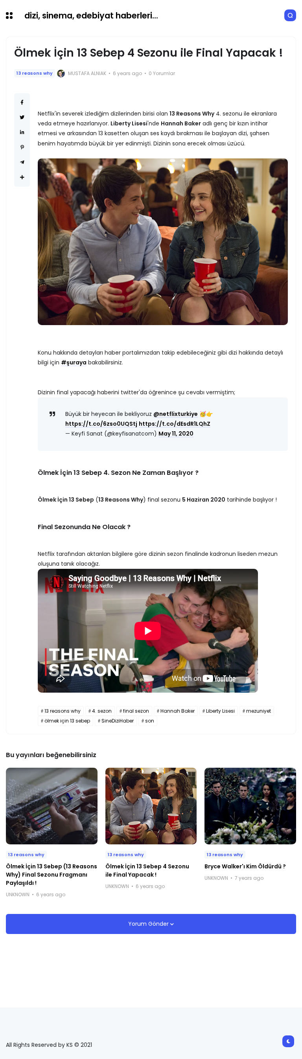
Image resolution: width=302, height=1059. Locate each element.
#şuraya (74, 362)
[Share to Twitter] (22, 117)
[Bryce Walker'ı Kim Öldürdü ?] (250, 806)
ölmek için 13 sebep (67, 720)
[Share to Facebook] (22, 102)
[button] (9, 15)
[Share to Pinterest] (22, 147)
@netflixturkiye (175, 414)
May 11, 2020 (175, 434)
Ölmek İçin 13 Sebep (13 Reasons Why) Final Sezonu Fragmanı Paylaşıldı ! (51, 874)
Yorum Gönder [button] (149, 924)
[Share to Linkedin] (22, 132)
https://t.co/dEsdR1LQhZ (174, 424)
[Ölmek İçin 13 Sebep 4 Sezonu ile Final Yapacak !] (151, 806)
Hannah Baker (177, 711)
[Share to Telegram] (22, 162)
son (149, 720)
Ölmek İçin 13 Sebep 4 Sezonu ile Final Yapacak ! (147, 870)
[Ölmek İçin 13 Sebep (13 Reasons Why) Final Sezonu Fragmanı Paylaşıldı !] (52, 806)
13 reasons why (35, 73)
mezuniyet (258, 711)
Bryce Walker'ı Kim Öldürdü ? (245, 866)
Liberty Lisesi (220, 711)
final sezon (136, 711)
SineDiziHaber (117, 720)
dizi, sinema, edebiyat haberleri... (91, 15)
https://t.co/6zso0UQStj (101, 424)
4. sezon (102, 711)
